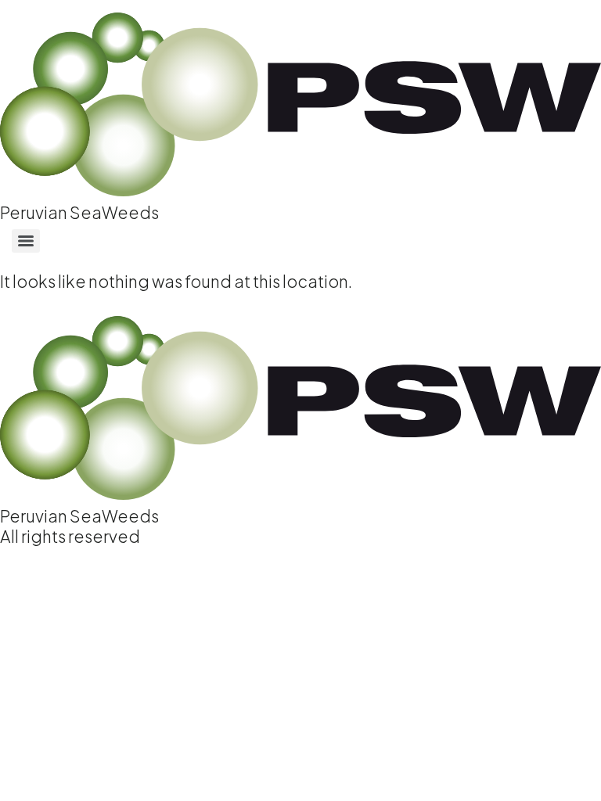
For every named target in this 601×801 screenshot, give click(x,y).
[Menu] (26, 241)
